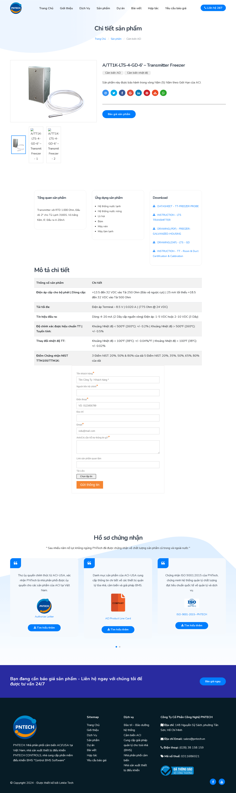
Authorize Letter (44, 616)
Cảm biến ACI (113, 73)
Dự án (121, 8)
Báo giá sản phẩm (119, 114)
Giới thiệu (66, 8)
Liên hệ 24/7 (214, 8)
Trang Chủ (46, 8)
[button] (116, 647)
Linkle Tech (66, 783)
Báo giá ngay (212, 681)
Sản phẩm (103, 8)
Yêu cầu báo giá (175, 8)
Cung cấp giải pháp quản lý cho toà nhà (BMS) (136, 745)
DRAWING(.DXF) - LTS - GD (173, 242)
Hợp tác (153, 8)
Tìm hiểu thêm (45, 627)
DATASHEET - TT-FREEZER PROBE (178, 206)
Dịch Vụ (84, 8)
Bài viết (136, 8)
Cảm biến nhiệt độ (137, 73)
